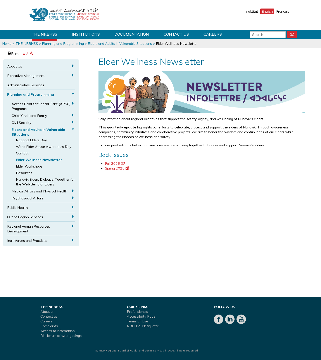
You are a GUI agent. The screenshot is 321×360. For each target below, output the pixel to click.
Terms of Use (137, 321)
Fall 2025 (112, 163)
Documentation (131, 34)
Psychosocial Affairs (28, 198)
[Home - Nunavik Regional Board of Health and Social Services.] (64, 15)
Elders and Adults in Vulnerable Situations (120, 43)
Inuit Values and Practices (27, 240)
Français (282, 11)
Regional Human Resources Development (28, 228)
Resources (24, 173)
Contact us (176, 34)
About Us (14, 66)
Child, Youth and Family (29, 115)
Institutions (86, 34)
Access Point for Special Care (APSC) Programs (41, 106)
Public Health (17, 207)
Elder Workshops (29, 166)
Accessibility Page (141, 316)
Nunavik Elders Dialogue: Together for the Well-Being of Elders (45, 181)
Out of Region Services (25, 217)
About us (47, 311)
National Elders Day (31, 140)
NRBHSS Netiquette (143, 326)
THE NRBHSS (44, 34)
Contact (22, 153)
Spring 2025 (114, 168)
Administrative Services (25, 85)
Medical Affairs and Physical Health (39, 191)
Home (7, 43)
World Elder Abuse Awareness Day (43, 146)
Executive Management (26, 75)
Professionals (137, 311)
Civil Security (21, 122)
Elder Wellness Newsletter (39, 160)
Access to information (57, 331)
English (267, 11)
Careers (213, 34)
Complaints (49, 326)
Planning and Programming (63, 43)
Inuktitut (251, 11)
